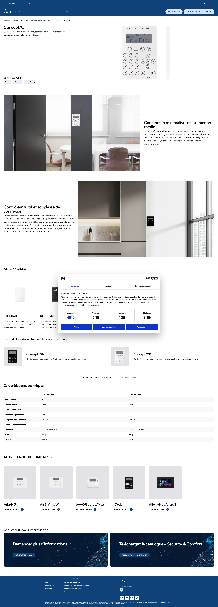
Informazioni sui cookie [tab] (143, 286)
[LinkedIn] (127, 598)
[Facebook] (122, 598)
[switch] (96, 317)
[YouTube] (132, 598)
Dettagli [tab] (109, 286)
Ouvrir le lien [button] (13, 509)
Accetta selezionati (109, 327)
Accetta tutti (141, 327)
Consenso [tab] (75, 286)
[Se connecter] (204, 3)
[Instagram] (137, 598)
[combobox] (17, 3)
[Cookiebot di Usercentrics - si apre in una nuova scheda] (148, 278)
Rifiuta (76, 327)
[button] (194, 4)
